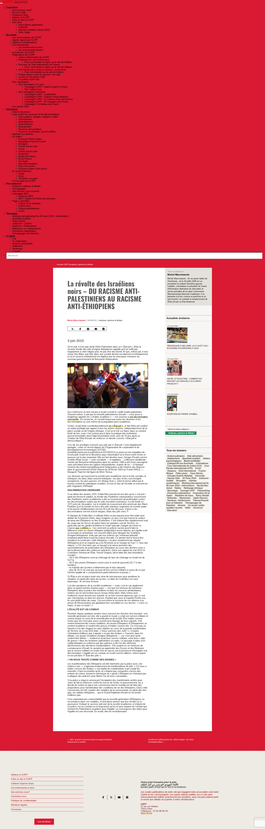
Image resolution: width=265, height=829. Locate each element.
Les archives (44, 821)
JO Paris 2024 (189, 478)
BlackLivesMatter (192, 461)
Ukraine (181, 505)
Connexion (16, 809)
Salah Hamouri (200, 498)
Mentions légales (19, 805)
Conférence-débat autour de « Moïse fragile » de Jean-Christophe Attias (171, 741)
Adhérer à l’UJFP (19, 774)
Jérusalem (181, 480)
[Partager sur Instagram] (88, 329)
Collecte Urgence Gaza (22, 783)
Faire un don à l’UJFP (21, 779)
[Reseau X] (111, 798)
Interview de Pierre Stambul (182, 414)
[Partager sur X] (72, 329)
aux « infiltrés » (83, 528)
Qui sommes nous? (20, 792)
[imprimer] (103, 329)
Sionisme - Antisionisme (178, 500)
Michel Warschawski (76, 320)
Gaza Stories (196, 473)
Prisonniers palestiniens (178, 493)
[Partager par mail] (96, 329)
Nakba (178, 488)
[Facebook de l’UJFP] (103, 798)
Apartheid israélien (191, 458)
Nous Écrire (146, 813)
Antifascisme (173, 458)
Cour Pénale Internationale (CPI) (187, 467)
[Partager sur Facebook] (80, 329)
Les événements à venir (22, 787)
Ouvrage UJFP (187, 490)
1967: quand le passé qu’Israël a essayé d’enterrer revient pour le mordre (89, 741)
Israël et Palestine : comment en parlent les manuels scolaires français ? (184, 381)
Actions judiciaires (176, 456)
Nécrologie (172, 490)
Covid (198, 468)
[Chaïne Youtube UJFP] (119, 798)
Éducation (172, 510)
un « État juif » (116, 426)
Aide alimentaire (195, 456)
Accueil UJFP (62, 264)
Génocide (200, 476)
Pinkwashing (204, 490)
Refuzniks (172, 498)
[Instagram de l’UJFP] (127, 798)
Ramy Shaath (202, 495)
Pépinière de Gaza (184, 495)
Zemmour (198, 508)
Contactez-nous (18, 796)
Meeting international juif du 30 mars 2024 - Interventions (187, 484)
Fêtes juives (181, 473)
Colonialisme (202, 463)
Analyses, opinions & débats (81, 264)
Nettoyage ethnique (193, 488)
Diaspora (171, 471)
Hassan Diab (173, 478)
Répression (184, 498)
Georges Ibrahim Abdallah (180, 476)
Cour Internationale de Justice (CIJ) (184, 466)
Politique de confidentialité (23, 800)
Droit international (187, 471)
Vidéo (187, 508)
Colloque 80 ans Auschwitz (180, 463)
